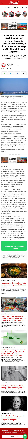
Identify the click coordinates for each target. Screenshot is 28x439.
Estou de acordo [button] (14, 436)
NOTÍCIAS (16, 7)
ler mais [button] (23, 432)
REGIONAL (8, 7)
